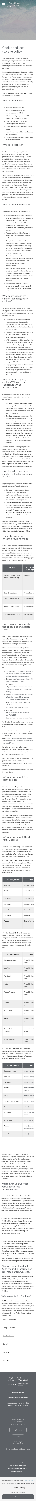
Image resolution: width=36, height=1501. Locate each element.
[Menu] (4, 4)
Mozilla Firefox (8, 1336)
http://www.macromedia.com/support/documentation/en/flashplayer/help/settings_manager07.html (17, 740)
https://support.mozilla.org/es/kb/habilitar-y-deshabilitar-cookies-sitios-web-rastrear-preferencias (20, 697)
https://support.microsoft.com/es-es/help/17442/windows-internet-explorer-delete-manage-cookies (19, 673)
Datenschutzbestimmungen (25, 1483)
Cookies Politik (30, 1480)
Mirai (23, 1492)
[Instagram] (20, 1443)
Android (6, 1360)
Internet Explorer (9, 1319)
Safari (5, 1344)
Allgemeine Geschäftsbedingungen (12, 1480)
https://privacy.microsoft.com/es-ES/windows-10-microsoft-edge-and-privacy (19, 689)
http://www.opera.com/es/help (21, 718)
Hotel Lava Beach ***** (18, 1466)
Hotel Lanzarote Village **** (18, 1468)
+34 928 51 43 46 (18, 1392)
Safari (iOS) (7, 1352)
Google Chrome (9, 1328)
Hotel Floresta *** (18, 1471)
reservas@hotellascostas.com (18, 1398)
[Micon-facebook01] (16, 1443)
